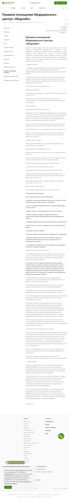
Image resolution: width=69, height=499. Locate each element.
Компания (48, 418)
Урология (26, 423)
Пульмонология (28, 438)
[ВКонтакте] (36, 480)
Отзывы (6, 36)
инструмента (8, 478)
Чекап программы (28, 445)
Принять (8, 487)
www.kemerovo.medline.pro (48, 371)
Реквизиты (7, 39)
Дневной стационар (29, 432)
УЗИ (25, 449)
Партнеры (6, 32)
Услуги (26, 418)
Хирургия (26, 426)
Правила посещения (9, 67)
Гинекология (27, 447)
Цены (47, 433)
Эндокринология (28, 453)
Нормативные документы (11, 76)
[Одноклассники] (39, 480)
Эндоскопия (27, 428)
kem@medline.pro (41, 469)
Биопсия (26, 462)
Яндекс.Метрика (9, 474)
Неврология (27, 451)
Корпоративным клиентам (11, 80)
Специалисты (49, 421)
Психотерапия (27, 436)
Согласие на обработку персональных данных (16, 466)
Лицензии (7, 28)
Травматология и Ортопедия (31, 443)
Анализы (26, 458)
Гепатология (27, 460)
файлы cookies (19, 470)
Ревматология (27, 441)
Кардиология (27, 434)
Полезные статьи (8, 51)
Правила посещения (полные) (10, 71)
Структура (6, 59)
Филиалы (48, 430)
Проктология (27, 421)
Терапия (26, 455)
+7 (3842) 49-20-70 (35, 3)
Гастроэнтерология (28, 430)
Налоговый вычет (9, 55)
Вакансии (6, 63)
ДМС (5, 43)
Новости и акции (8, 47)
